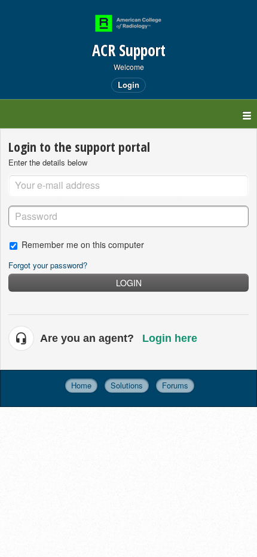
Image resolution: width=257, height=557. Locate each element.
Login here (169, 338)
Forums (175, 385)
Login (129, 283)
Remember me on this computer (83, 244)
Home (81, 385)
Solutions (127, 385)
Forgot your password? (47, 265)
